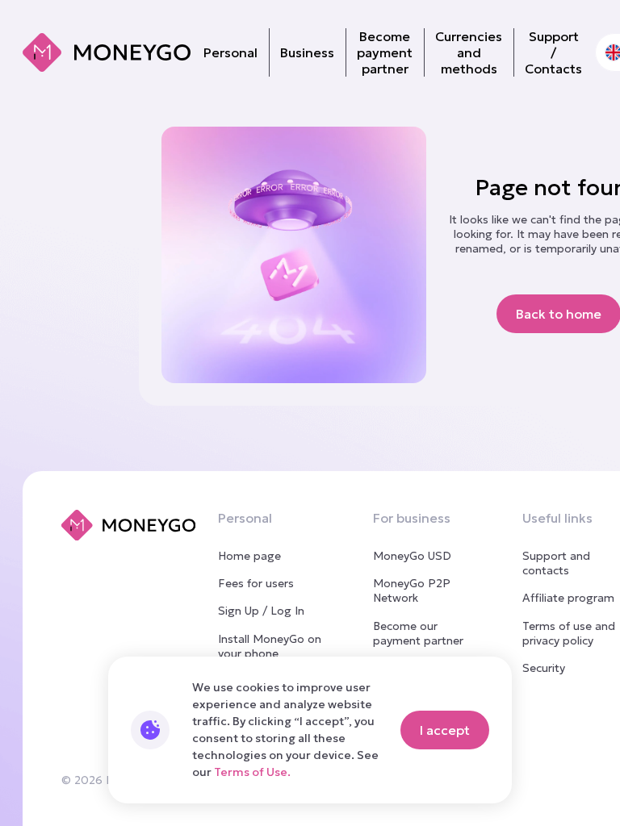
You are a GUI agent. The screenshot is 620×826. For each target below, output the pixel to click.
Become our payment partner (418, 633)
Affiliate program (568, 597)
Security (543, 668)
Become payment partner (385, 52)
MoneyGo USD (412, 556)
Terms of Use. (252, 772)
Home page (249, 556)
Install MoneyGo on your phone (269, 646)
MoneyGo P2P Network (411, 590)
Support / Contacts (553, 52)
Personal (230, 52)
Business (307, 52)
